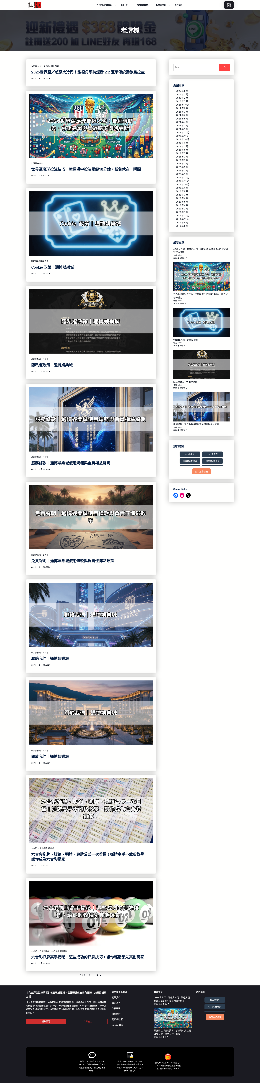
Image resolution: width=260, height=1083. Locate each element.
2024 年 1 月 (182, 129)
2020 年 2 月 (182, 208)
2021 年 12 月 (182, 177)
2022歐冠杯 (212, 454)
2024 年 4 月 (182, 122)
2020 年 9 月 (182, 188)
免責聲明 (116, 1008)
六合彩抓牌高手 (44, 951)
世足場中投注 (37, 66)
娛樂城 (51, 848)
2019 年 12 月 (182, 215)
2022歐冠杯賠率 (190, 461)
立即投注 (87, 1021)
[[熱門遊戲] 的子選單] (186, 5)
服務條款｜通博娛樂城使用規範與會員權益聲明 (70, 463)
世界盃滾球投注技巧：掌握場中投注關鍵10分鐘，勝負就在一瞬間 (86, 169)
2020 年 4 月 (182, 205)
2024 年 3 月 (182, 125)
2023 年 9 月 (182, 143)
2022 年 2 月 (182, 170)
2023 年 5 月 (182, 153)
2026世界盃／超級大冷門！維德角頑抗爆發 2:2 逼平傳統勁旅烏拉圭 (88, 72)
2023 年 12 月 (182, 132)
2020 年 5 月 (182, 202)
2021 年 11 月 (182, 181)
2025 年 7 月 (182, 101)
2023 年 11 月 (182, 136)
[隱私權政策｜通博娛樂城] (201, 365)
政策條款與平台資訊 (39, 261)
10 (88, 975)
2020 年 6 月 (182, 198)
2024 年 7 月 (182, 112)
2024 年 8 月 (182, 108)
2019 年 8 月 (182, 222)
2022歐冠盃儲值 (212, 461)
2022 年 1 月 (182, 174)
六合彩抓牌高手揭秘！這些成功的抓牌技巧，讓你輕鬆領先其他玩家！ (89, 957)
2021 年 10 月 (182, 184)
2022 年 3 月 (182, 167)
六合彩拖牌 (42, 848)
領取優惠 (46, 1021)
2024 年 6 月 (182, 115)
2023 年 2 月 (182, 160)
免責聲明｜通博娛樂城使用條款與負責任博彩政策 (72, 561)
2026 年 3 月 (182, 94)
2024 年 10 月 (182, 105)
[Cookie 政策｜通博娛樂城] (201, 323)
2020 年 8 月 (182, 191)
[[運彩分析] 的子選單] (132, 5)
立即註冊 (229, 5)
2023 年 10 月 (182, 139)
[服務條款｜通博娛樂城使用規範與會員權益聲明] (201, 407)
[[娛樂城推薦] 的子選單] (169, 5)
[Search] (224, 67)
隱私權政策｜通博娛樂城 (52, 365)
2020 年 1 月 (182, 212)
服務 (114, 1014)
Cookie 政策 (117, 1025)
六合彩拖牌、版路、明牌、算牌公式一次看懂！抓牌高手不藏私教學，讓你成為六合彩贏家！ (89, 857)
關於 (114, 997)
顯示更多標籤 (201, 471)
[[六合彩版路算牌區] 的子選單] (115, 5)
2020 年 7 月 (182, 195)
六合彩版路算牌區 (59, 951)
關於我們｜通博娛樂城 (50, 756)
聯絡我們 (116, 1003)
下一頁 (97, 975)
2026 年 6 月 (182, 91)
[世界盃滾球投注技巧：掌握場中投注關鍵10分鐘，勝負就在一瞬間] (201, 277)
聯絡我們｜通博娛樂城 (50, 658)
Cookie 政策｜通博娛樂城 (52, 267)
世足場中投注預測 (51, 66)
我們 (118, 997)
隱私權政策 (117, 1019)
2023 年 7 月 (182, 146)
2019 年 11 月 (182, 219)
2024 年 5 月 (182, 118)
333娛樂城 (189, 454)
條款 (118, 1014)
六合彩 (34, 848)
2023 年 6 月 (182, 150)
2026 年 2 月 (182, 98)
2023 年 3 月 (182, 156)
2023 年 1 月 (182, 163)
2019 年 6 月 (182, 226)
